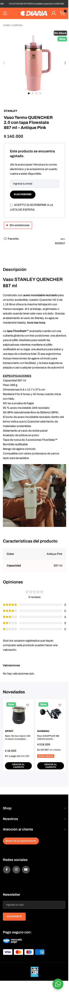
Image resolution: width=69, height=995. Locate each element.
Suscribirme (23, 194)
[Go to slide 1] (29, 93)
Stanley (10, 110)
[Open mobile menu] (5, 13)
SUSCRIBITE (14, 916)
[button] (4, 63)
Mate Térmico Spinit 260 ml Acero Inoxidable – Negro (17, 739)
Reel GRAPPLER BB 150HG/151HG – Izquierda (48, 739)
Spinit (9, 731)
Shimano (43, 731)
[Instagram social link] (16, 869)
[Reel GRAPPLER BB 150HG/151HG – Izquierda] (50, 714)
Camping (17, 25)
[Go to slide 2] (33, 93)
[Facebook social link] (7, 869)
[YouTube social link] (26, 869)
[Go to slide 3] (36, 93)
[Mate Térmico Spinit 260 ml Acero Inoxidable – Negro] (18, 714)
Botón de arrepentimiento (21, 840)
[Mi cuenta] (53, 13)
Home (6, 25)
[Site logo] (34, 13)
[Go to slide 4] (40, 93)
